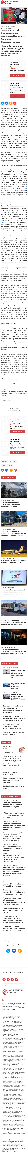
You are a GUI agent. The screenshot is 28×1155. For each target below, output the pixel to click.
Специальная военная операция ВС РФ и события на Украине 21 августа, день (14, 928)
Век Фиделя (8, 752)
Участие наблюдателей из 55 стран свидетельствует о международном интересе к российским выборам (13, 593)
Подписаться (17, 75)
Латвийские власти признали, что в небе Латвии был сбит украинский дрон (18, 673)
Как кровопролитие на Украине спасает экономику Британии (18, 685)
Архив (23, 996)
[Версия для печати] (18, 30)
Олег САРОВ (12, 680)
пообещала (5, 222)
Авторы (11, 996)
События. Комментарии (10, 796)
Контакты (17, 996)
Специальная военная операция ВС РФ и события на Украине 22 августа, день (13, 622)
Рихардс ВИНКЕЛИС (14, 667)
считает (5, 323)
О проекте (5, 996)
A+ (11, 30)
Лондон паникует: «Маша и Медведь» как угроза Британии (13, 780)
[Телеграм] (2, 103)
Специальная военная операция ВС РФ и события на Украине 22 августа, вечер (13, 533)
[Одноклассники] (10, 103)
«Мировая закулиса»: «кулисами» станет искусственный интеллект (12, 726)
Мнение (4, 742)
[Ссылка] (14, 103)
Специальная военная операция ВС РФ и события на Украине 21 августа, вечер (13, 651)
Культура (5, 975)
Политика (12, 972)
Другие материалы (8, 477)
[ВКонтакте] (6, 103)
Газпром (4, 461)
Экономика (19, 972)
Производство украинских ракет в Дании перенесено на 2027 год (13, 910)
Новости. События (7, 28)
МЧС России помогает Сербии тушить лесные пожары (13, 562)
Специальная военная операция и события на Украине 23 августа (10, 504)
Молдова (13, 461)
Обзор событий (11, 26)
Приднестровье (7, 465)
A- (14, 30)
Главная (4, 972)
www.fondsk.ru (16, 1145)
